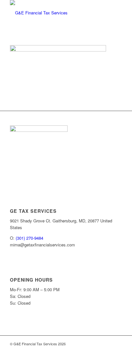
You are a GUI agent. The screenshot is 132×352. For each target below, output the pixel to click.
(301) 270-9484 (29, 238)
